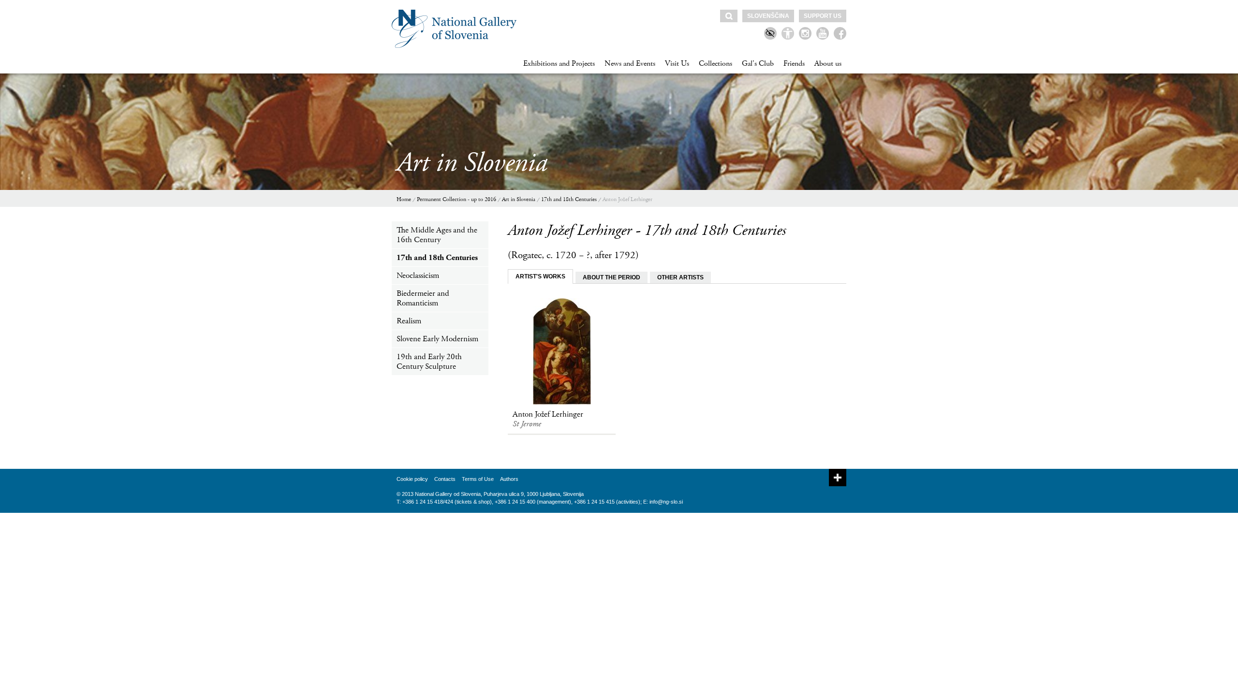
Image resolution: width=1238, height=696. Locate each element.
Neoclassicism (418, 275)
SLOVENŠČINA (768, 16)
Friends (794, 63)
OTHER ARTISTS (680, 277)
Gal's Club (758, 63)
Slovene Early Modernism (437, 339)
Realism (409, 321)
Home (404, 199)
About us (827, 63)
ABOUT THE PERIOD (611, 277)
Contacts (445, 479)
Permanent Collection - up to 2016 (456, 199)
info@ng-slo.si (666, 502)
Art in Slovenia (518, 199)
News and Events (629, 63)
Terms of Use (478, 479)
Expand (837, 477)
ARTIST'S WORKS (540, 276)
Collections (715, 63)
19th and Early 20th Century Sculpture (429, 361)
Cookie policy (412, 479)
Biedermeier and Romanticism (423, 298)
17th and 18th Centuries (569, 199)
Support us (822, 16)
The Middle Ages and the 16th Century (437, 235)
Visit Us (677, 63)
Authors (509, 479)
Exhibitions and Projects (559, 63)
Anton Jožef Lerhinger (627, 199)
